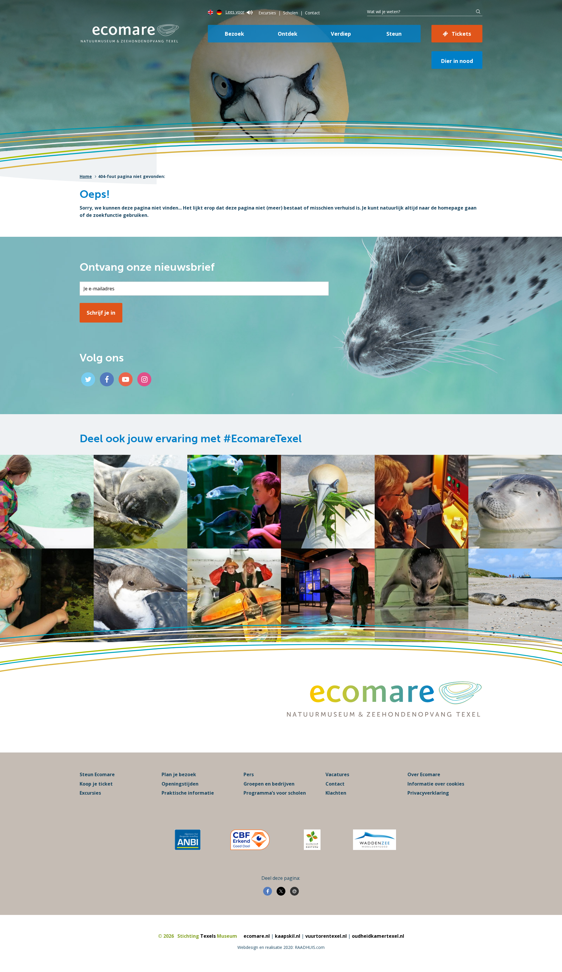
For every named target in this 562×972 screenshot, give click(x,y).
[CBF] (250, 839)
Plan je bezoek (179, 774)
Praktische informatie (188, 793)
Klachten (335, 793)
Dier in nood (457, 60)
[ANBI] (188, 839)
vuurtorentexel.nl (326, 936)
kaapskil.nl (287, 936)
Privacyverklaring (428, 793)
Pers (249, 774)
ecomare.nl (257, 936)
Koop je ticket (96, 784)
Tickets (461, 33)
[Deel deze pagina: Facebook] (267, 891)
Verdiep (341, 33)
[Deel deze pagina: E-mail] (294, 891)
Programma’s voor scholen (275, 793)
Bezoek (234, 33)
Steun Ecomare (97, 774)
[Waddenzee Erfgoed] (374, 839)
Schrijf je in (101, 312)
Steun (394, 33)
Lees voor (234, 12)
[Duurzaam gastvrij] (312, 839)
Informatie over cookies (435, 784)
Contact (312, 13)
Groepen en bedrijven (269, 784)
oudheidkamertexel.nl (378, 936)
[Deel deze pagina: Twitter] (281, 891)
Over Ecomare (423, 774)
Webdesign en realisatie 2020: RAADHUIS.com (281, 947)
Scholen (290, 13)
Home (86, 176)
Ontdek (287, 33)
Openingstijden (180, 784)
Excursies (267, 13)
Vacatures (337, 774)
